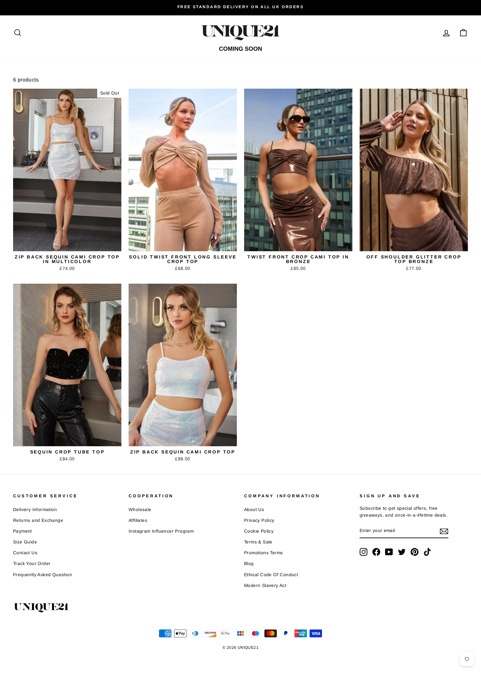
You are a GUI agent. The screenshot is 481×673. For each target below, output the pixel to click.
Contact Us (25, 552)
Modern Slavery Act (265, 585)
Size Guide (25, 542)
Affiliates (138, 520)
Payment (22, 531)
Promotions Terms (263, 552)
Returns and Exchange (38, 520)
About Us (254, 509)
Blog (249, 563)
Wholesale (140, 509)
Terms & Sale (258, 542)
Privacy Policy (259, 520)
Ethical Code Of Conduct (271, 574)
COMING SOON (240, 48)
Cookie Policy (259, 531)
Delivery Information (35, 509)
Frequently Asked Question (42, 574)
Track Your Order (31, 563)
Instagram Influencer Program (161, 531)
